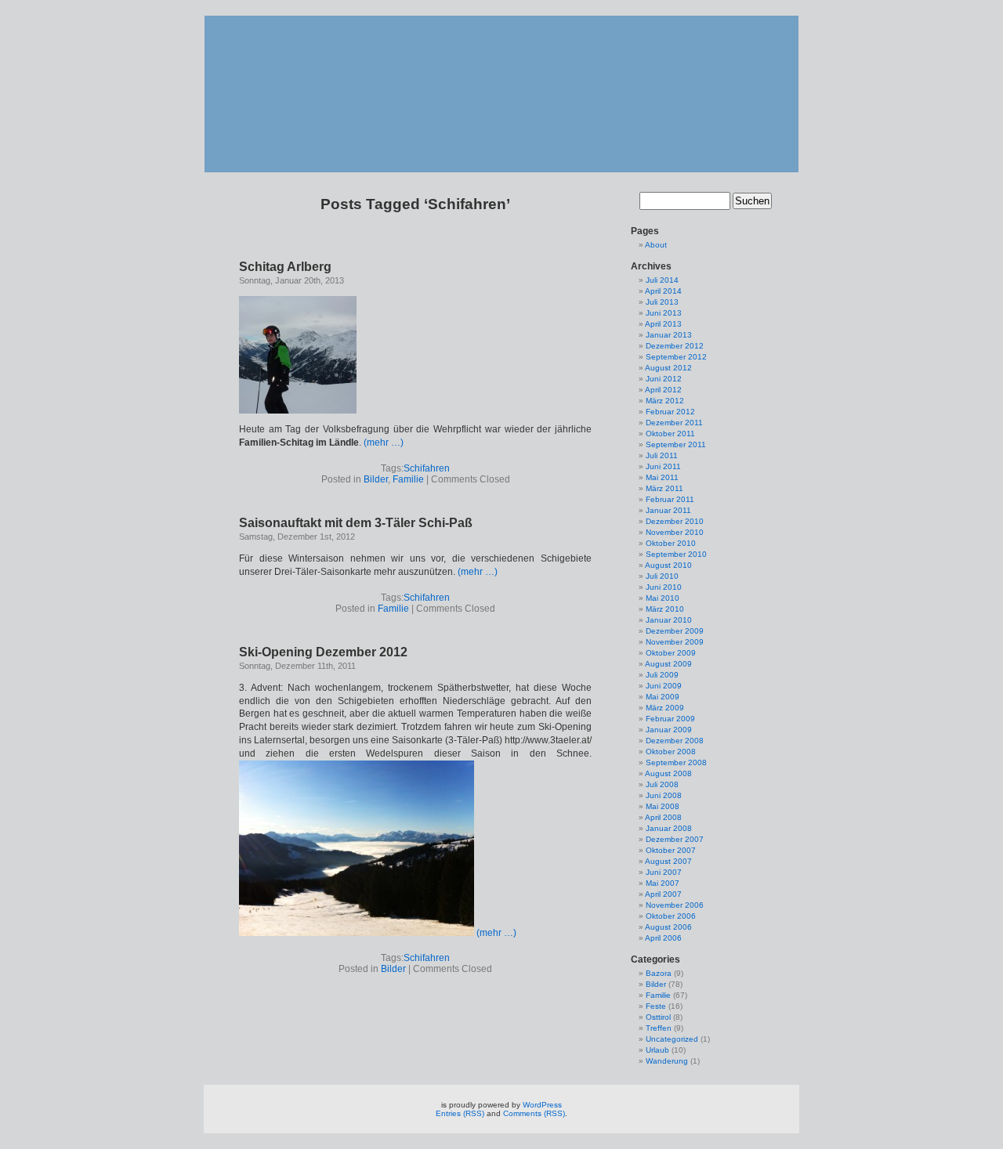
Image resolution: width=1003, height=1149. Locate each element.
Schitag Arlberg (285, 266)
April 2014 (663, 291)
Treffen (659, 1028)
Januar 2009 (669, 729)
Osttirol (658, 1017)
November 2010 (675, 532)
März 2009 (665, 707)
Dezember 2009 (675, 631)
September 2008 (676, 762)
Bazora (659, 973)
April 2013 (663, 324)
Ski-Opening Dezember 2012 (323, 652)
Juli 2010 (662, 576)
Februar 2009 (670, 718)
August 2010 (668, 565)
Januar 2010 (669, 620)
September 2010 (676, 554)
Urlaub (657, 1050)
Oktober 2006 (671, 916)
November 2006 (675, 905)
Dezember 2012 (675, 345)
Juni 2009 (664, 685)
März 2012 (665, 400)
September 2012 (676, 356)
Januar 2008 (669, 828)
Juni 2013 (664, 313)
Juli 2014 (662, 280)
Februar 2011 (670, 499)
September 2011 (676, 444)
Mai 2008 (662, 806)
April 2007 (663, 894)
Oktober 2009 (671, 653)
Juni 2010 (664, 587)
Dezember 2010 (675, 521)
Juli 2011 (662, 455)
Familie (408, 479)
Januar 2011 (668, 510)
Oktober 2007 (671, 850)
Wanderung (667, 1061)
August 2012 (668, 367)
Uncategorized (672, 1039)
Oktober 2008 (671, 751)
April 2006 (663, 938)
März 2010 (665, 609)
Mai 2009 (662, 696)
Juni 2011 (663, 466)
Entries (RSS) (460, 1113)
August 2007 (668, 861)
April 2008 (663, 817)
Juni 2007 (664, 872)
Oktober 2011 (670, 433)
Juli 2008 (662, 784)
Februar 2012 (670, 411)
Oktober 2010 (671, 543)
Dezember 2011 (674, 422)
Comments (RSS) (534, 1113)
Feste (656, 1006)
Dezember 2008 (675, 740)
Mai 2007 (662, 883)
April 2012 (663, 389)
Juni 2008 (664, 795)
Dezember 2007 (675, 839)
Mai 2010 (662, 598)
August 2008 (668, 773)
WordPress (542, 1104)
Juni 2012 (664, 378)
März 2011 (664, 488)
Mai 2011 (662, 477)
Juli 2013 (662, 302)
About (656, 244)
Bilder (376, 479)
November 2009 (675, 642)
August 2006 (668, 927)
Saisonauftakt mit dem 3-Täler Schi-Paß (356, 522)
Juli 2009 (662, 674)
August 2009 (668, 663)
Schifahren (427, 468)
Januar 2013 (669, 335)
